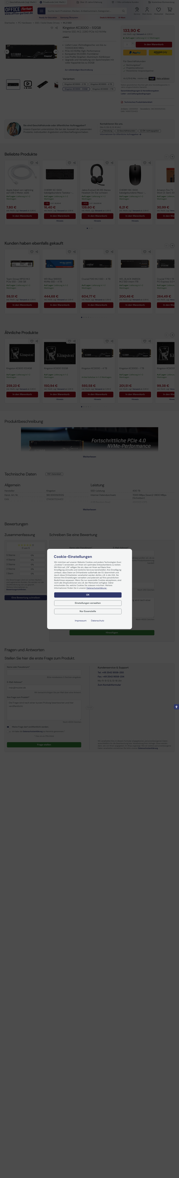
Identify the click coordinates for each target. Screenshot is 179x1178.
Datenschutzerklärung (96, 588)
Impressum (80, 620)
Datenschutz (97, 620)
